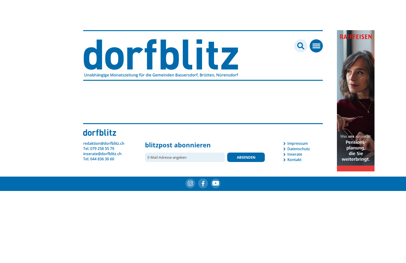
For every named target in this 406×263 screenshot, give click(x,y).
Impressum (297, 143)
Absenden (246, 157)
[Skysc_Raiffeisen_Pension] (356, 100)
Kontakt (294, 159)
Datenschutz (298, 148)
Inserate (294, 154)
